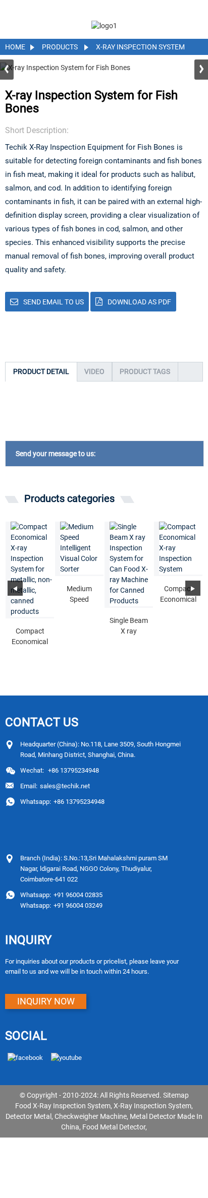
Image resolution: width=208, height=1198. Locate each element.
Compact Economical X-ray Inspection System (178, 595)
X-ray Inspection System (140, 47)
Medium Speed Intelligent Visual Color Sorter (79, 595)
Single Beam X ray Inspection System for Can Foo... (129, 626)
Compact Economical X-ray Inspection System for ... (30, 637)
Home (15, 47)
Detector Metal (28, 1116)
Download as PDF (139, 302)
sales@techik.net (55, 786)
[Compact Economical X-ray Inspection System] (180, 548)
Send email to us (53, 302)
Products (60, 47)
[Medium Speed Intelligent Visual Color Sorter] (81, 548)
